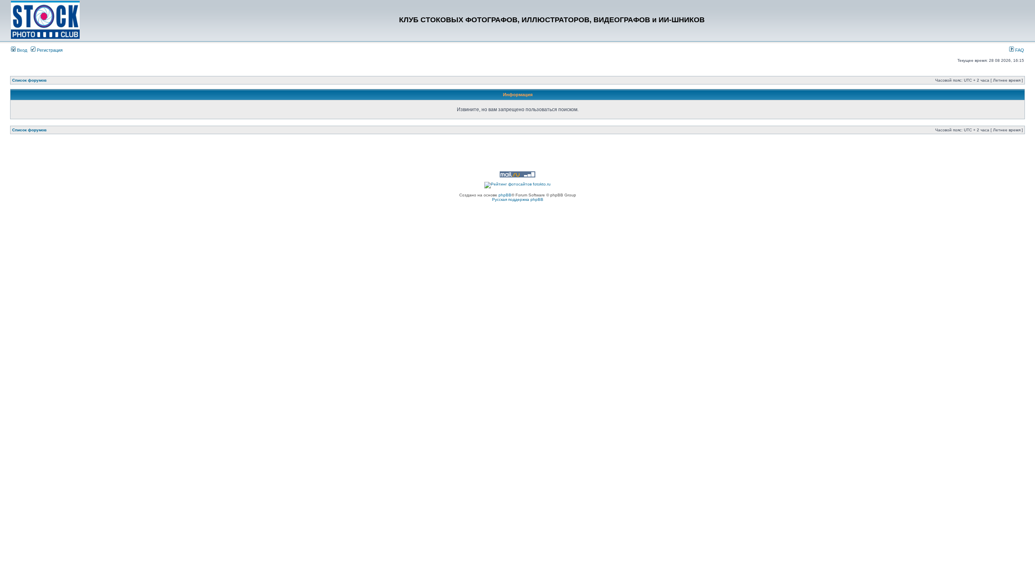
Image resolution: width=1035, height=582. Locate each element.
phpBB (504, 195)
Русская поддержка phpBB (517, 199)
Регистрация (49, 50)
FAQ (1019, 50)
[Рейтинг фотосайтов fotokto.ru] (517, 184)
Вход (21, 50)
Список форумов (29, 80)
